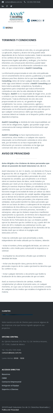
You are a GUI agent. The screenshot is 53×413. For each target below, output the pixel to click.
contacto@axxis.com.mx (13, 2)
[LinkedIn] (3, 6)
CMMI (4, 378)
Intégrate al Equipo (10, 385)
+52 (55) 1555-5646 (33, 2)
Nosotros (6, 374)
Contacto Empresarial (11, 382)
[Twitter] (11, 6)
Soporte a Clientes (10, 389)
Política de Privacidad (10, 410)
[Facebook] (7, 6)
